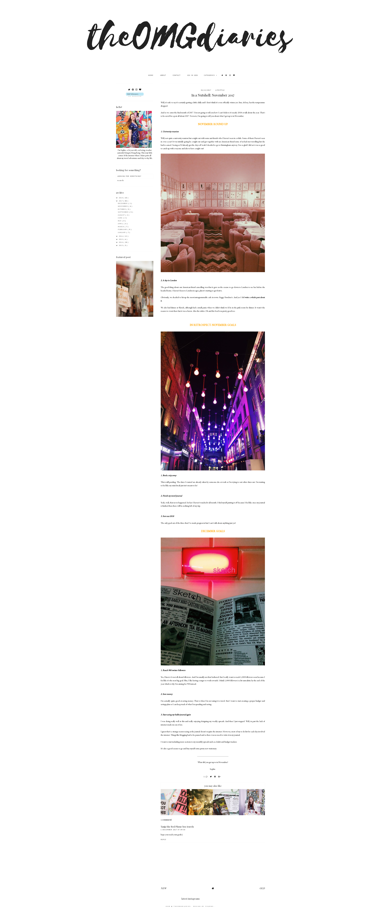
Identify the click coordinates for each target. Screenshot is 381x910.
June (120, 218)
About (163, 75)
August (122, 215)
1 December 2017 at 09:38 (173, 830)
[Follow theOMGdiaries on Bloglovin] (134, 95)
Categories (210, 75)
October (122, 209)
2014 (121, 242)
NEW (163, 888)
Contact (177, 75)
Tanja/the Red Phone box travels (177, 826)
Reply (163, 839)
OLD (262, 888)
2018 (121, 198)
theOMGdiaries (183, 906)
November (123, 206)
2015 (121, 239)
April (121, 224)
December (123, 203)
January (122, 232)
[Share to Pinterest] (215, 776)
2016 (121, 236)
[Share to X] (211, 776)
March (121, 227)
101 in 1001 (192, 75)
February (123, 229)
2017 (121, 201)
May (120, 221)
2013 (121, 245)
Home (151, 75)
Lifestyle (220, 90)
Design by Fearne (204, 906)
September (123, 212)
